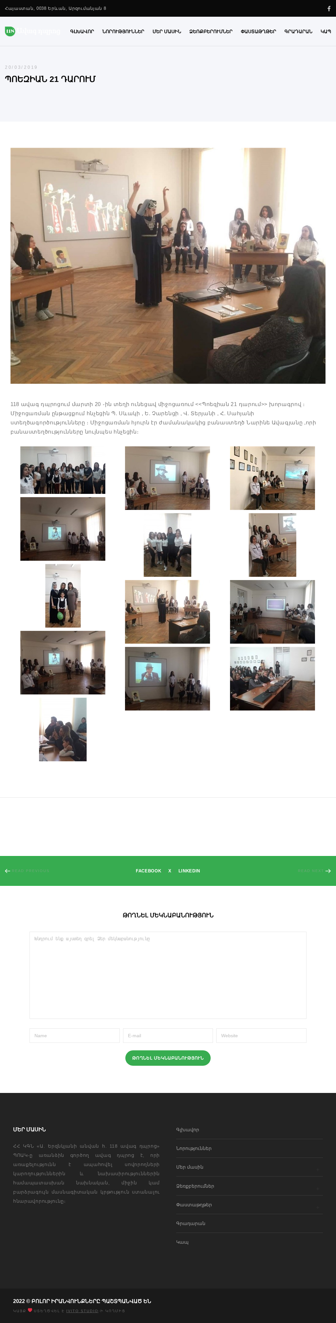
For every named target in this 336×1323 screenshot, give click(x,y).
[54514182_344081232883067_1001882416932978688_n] (273, 478)
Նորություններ (194, 1148)
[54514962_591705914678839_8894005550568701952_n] (168, 545)
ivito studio (82, 1311)
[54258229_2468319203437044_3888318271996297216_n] (63, 470)
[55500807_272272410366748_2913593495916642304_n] (273, 612)
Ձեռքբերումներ (195, 1186)
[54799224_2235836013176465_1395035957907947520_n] (168, 612)
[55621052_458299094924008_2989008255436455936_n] (168, 678)
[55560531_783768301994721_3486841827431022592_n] (63, 662)
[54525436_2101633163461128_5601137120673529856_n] (273, 545)
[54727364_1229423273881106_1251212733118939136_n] (63, 596)
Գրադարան (190, 1223)
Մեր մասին (189, 1167)
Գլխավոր (187, 1129)
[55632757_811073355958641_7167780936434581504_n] (273, 678)
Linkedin (189, 870)
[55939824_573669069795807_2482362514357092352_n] (63, 729)
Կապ (182, 1242)
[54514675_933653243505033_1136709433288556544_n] (63, 529)
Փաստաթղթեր (194, 1204)
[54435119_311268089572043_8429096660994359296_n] (168, 478)
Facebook (148, 870)
